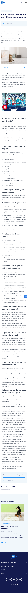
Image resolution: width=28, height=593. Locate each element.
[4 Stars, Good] (8, 490)
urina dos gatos (6, 126)
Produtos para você (7, 566)
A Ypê (3, 569)
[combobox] (14, 585)
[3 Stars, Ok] (6, 490)
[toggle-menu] (25, 2)
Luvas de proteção (8, 185)
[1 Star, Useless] (2, 490)
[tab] (2, 542)
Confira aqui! (13, 468)
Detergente (6, 166)
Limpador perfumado (9, 159)
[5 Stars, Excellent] (10, 490)
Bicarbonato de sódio (9, 171)
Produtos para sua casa (8, 562)
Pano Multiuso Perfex (9, 178)
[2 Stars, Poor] (4, 490)
